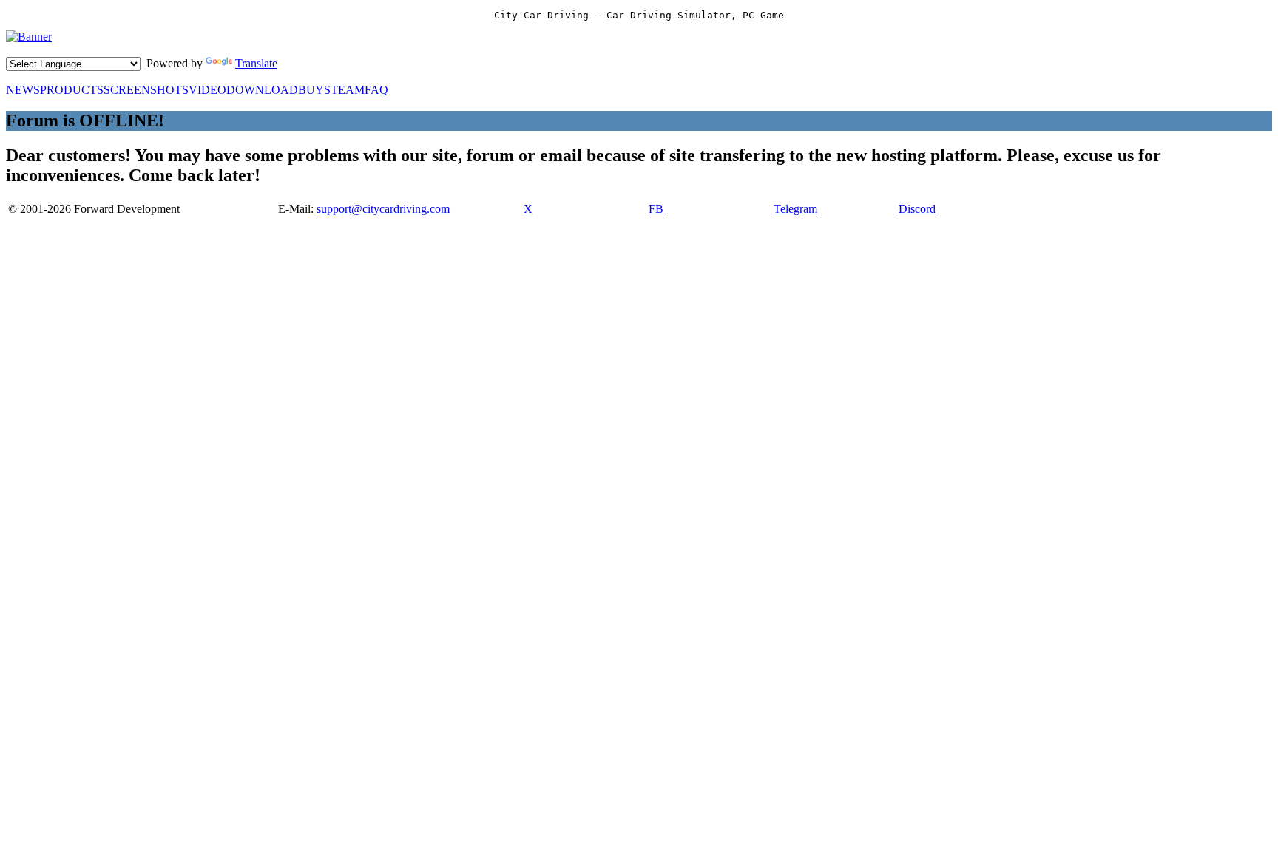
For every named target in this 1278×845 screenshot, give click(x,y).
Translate (256, 63)
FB (656, 209)
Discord (917, 209)
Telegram (795, 209)
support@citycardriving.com (383, 209)
